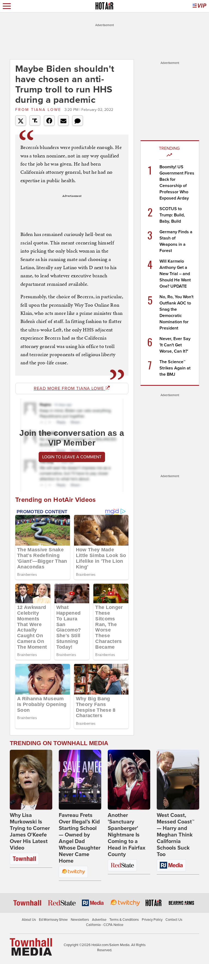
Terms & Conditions (124, 920)
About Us (29, 920)
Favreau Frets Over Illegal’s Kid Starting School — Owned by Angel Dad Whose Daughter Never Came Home (79, 838)
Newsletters (80, 920)
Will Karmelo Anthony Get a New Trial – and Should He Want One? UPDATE (175, 274)
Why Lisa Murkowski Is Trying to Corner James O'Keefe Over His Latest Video (30, 831)
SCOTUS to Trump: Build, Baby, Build (172, 215)
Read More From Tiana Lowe (69, 388)
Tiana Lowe (39, 109)
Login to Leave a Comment (72, 457)
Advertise (99, 920)
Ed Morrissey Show (53, 920)
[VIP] (199, 6)
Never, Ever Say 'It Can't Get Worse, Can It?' (174, 345)
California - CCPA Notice (104, 925)
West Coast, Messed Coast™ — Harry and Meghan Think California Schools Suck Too (175, 835)
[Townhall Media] (31, 946)
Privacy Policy (152, 920)
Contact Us (173, 920)
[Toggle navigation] (7, 6)
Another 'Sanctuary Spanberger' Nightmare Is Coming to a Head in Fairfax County (126, 835)
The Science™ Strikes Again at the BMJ (174, 368)
